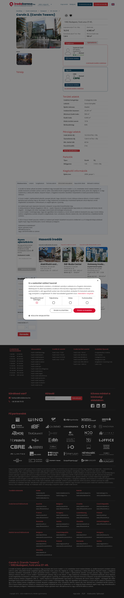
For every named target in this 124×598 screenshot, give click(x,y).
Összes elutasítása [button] (61, 310)
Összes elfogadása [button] (84, 310)
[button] (39, 316)
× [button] (97, 280)
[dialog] (62, 299)
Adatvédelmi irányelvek (85, 293)
